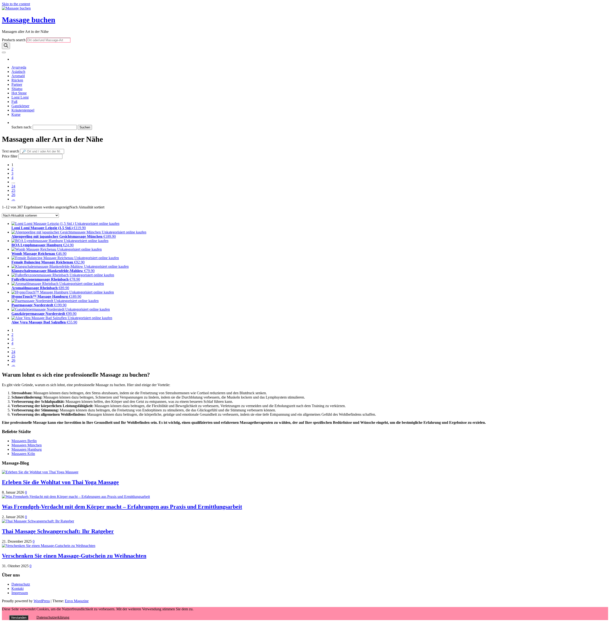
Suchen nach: (21, 127)
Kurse (15, 114)
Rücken (17, 80)
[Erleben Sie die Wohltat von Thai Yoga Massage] (40, 472)
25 (13, 190)
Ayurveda (18, 67)
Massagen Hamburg (26, 449)
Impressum (19, 593)
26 (13, 195)
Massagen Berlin (24, 441)
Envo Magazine (77, 601)
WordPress (42, 601)
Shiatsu (16, 89)
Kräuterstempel (22, 110)
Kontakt (17, 589)
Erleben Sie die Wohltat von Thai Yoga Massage (60, 482)
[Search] (6, 46)
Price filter (9, 156)
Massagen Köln (23, 454)
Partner (16, 84)
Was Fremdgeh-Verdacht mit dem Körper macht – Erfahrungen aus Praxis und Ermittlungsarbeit (122, 507)
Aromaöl (18, 76)
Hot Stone (19, 93)
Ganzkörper (20, 106)
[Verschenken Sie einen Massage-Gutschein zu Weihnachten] (48, 546)
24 (13, 186)
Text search (10, 151)
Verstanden (18, 617)
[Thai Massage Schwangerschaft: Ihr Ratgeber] (38, 521)
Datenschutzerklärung (52, 617)
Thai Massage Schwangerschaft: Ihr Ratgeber (58, 531)
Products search (14, 40)
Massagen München (26, 445)
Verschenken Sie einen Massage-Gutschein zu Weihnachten (74, 556)
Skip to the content (16, 4)
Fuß (14, 102)
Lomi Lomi (20, 97)
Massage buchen (28, 19)
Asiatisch (18, 72)
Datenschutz (20, 584)
